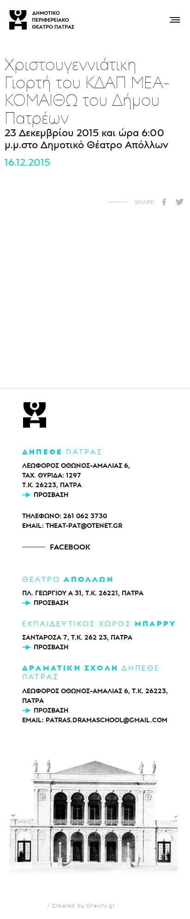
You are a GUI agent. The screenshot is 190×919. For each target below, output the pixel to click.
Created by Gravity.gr (83, 905)
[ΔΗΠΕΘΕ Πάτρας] (34, 415)
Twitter (179, 202)
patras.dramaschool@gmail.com (106, 720)
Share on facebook (164, 202)
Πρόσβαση (51, 494)
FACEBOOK (70, 546)
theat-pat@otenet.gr (84, 525)
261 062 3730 (85, 516)
